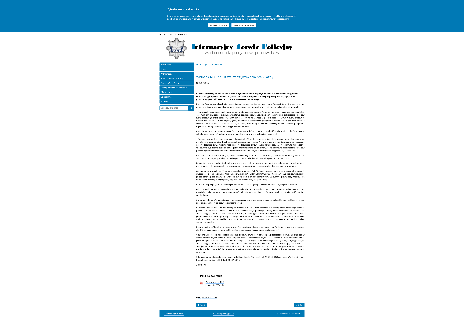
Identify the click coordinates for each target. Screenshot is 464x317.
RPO (199, 297)
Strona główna (204, 64)
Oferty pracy (166, 92)
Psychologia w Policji (170, 83)
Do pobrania (166, 97)
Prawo (163, 69)
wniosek (205, 297)
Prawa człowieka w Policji (172, 78)
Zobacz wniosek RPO (215, 282)
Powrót (202, 305)
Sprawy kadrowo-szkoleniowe (174, 87)
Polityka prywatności (174, 313)
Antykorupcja (166, 74)
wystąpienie (212, 297)
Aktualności (166, 64)
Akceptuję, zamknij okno (218, 25)
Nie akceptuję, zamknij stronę (243, 25)
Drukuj (299, 305)
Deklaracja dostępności (223, 313)
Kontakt (164, 101)
